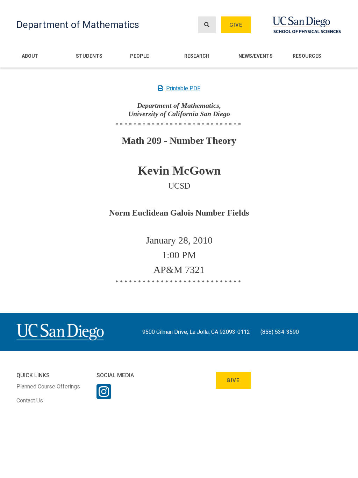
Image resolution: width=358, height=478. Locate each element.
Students (89, 56)
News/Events (255, 56)
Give (236, 25)
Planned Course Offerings (48, 386)
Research (196, 56)
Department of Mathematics (77, 24)
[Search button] (207, 25)
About (30, 56)
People (139, 56)
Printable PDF (183, 88)
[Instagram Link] (103, 396)
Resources (307, 56)
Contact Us (29, 400)
